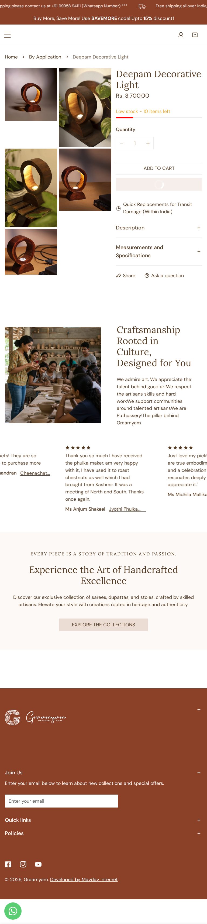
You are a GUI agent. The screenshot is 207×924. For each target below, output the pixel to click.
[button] (196, 35)
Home (11, 57)
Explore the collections (103, 624)
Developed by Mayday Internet (84, 879)
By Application (45, 57)
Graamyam (36, 879)
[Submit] (110, 801)
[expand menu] (8, 35)
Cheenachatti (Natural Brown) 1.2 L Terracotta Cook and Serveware (28, 473)
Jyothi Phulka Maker (116, 509)
